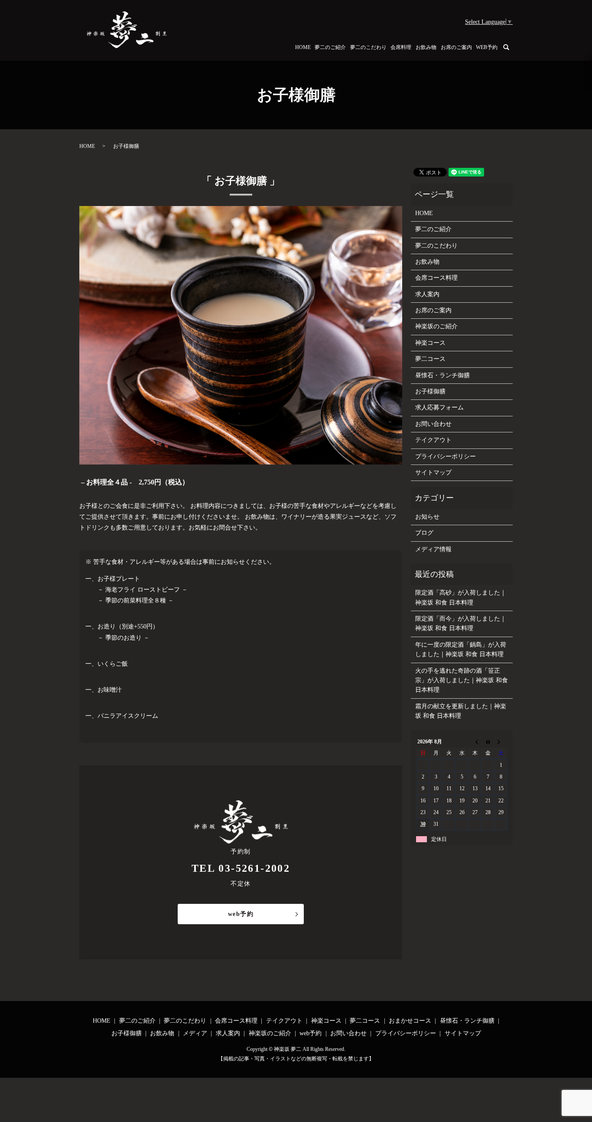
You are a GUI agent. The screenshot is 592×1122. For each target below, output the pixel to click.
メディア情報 (433, 549)
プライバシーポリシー (445, 456)
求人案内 (427, 294)
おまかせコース (410, 1020)
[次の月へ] (500, 741)
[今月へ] (487, 741)
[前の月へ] (474, 741)
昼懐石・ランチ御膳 (442, 375)
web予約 (241, 914)
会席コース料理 (436, 278)
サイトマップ (433, 472)
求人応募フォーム (439, 407)
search (512, 47)
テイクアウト (433, 440)
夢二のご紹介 (330, 47)
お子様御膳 (430, 391)
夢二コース (430, 359)
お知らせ (427, 517)
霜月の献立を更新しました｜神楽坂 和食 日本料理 (460, 711)
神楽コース (430, 343)
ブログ (424, 533)
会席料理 (400, 47)
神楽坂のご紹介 (436, 326)
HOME (303, 47)
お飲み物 (426, 47)
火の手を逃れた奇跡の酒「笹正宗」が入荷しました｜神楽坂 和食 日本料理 (461, 680)
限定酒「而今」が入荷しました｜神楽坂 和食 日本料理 (460, 623)
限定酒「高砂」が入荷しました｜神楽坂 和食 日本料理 (460, 597)
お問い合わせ (433, 424)
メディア (195, 1033)
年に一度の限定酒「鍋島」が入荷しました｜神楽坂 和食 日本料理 (460, 649)
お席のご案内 (456, 47)
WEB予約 (487, 47)
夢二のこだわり (368, 47)
